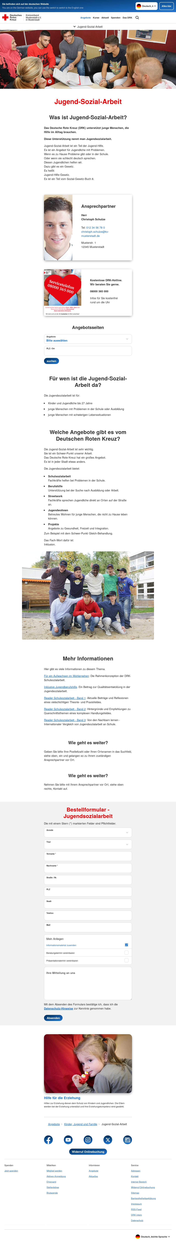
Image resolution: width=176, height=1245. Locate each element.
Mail (48, 924)
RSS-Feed (136, 1209)
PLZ (48, 889)
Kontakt (134, 1176)
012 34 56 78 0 (95, 227)
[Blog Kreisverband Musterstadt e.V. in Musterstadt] (127, 1139)
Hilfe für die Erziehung (62, 1097)
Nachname (52, 865)
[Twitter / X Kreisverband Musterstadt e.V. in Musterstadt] (107, 1139)
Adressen (135, 1170)
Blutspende (52, 1192)
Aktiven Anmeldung (56, 1176)
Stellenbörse (53, 1187)
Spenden (115, 17)
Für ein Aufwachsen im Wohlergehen (66, 676)
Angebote (85, 17)
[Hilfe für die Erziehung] (88, 1063)
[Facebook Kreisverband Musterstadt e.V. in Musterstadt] (48, 1139)
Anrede (49, 830)
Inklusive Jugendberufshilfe (60, 687)
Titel (48, 841)
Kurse (96, 17)
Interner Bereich (139, 1181)
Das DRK (127, 17)
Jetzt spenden (11, 1170)
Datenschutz (137, 1220)
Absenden (53, 1018)
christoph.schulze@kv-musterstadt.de (95, 234)
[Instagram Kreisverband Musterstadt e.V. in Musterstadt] (88, 1139)
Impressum (136, 1203)
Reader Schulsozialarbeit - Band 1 (65, 698)
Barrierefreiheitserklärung (143, 1198)
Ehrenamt (51, 1181)
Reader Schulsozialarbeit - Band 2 (65, 709)
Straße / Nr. (51, 877)
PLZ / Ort (50, 348)
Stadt (48, 901)
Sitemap (135, 1192)
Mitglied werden (54, 1170)
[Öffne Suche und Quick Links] (137, 17)
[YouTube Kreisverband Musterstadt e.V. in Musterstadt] (68, 1139)
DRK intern (136, 1214)
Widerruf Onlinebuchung (88, 1152)
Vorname (51, 853)
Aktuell (105, 17)
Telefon (49, 913)
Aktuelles (93, 1176)
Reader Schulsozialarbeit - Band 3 (65, 720)
